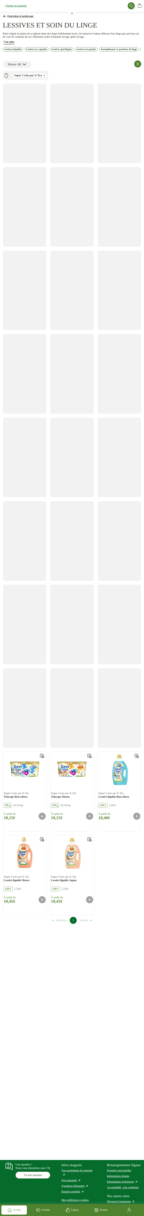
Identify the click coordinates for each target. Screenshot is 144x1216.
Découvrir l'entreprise (121, 1201)
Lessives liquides (13, 49)
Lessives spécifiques (61, 49)
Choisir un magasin (16, 5)
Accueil (17, 1210)
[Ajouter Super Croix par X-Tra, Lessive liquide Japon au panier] (89, 899)
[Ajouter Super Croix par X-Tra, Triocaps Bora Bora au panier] (42, 816)
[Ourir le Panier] (140, 5)
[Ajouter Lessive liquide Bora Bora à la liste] (136, 755)
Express (75, 1210)
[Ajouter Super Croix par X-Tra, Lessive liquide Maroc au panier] (42, 899)
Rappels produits (72, 1191)
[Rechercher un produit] (131, 5)
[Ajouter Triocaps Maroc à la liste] (89, 755)
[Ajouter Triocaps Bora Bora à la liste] (42, 755)
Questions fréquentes (75, 1185)
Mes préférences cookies (75, 1200)
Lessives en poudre (86, 49)
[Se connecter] (130, 1210)
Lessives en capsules (36, 49)
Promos (103, 1210)
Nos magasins (71, 1180)
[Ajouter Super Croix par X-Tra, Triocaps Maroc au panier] (89, 816)
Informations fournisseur (122, 1181)
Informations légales (118, 1176)
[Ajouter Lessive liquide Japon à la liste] (89, 839)
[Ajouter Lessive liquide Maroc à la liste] (42, 839)
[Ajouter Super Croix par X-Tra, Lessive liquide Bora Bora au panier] (136, 816)
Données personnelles (119, 1170)
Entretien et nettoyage (20, 16)
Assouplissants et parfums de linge (119, 49)
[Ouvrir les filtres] (137, 63)
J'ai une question (33, 1175)
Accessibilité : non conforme (123, 1187)
